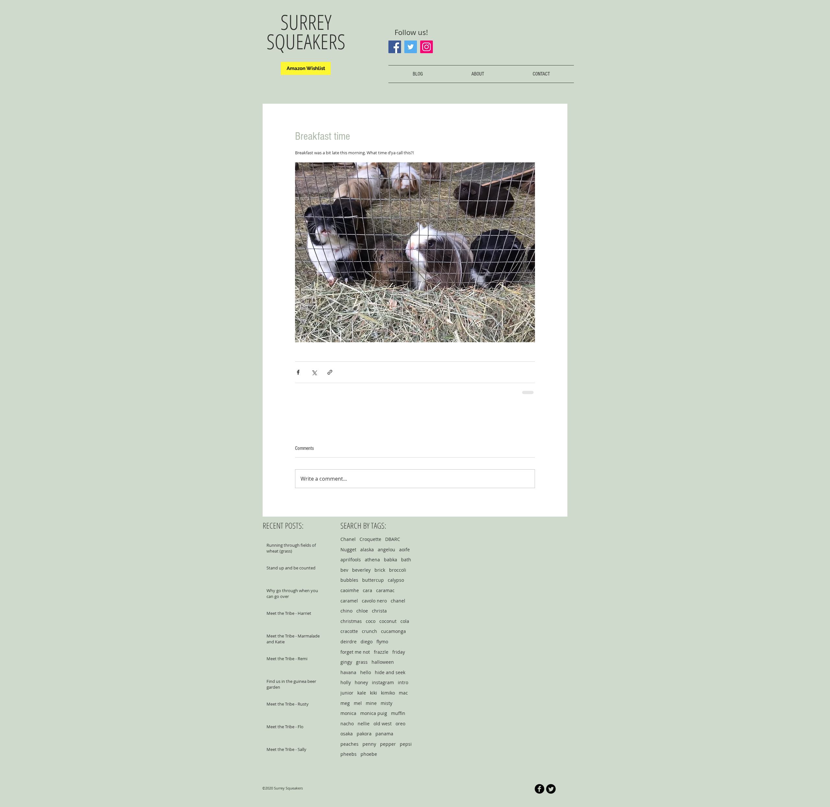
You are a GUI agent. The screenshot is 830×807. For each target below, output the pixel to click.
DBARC (392, 539)
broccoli (397, 570)
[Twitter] (410, 47)
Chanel (348, 539)
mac (403, 693)
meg (345, 703)
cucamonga (393, 631)
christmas (351, 621)
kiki (373, 693)
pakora (364, 734)
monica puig (373, 713)
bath (406, 559)
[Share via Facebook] (298, 372)
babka (390, 559)
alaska (367, 549)
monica (348, 713)
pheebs (348, 754)
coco (370, 621)
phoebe (369, 754)
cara (367, 590)
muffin (398, 713)
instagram (383, 682)
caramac (385, 590)
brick (379, 570)
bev (344, 570)
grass (362, 662)
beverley (361, 570)
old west (383, 723)
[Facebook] (394, 47)
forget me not (355, 652)
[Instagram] (426, 47)
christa (379, 611)
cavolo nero (374, 601)
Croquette (370, 539)
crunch (369, 631)
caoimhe (349, 590)
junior (346, 693)
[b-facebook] (539, 789)
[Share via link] (330, 372)
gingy (346, 662)
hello (365, 672)
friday (398, 652)
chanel (398, 601)
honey (361, 682)
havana (348, 672)
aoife (404, 549)
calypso (396, 580)
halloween (383, 662)
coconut (388, 621)
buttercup (373, 580)
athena (372, 559)
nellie (364, 723)
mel (358, 703)
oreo (400, 723)
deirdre (348, 641)
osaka (346, 734)
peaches (349, 744)
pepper (388, 744)
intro (403, 682)
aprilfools (350, 559)
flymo (382, 641)
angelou (386, 549)
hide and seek (390, 672)
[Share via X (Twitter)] (314, 372)
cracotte (349, 631)
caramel (349, 601)
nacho (347, 723)
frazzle (381, 652)
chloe (362, 611)
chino (346, 611)
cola (404, 621)
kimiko (388, 693)
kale (361, 693)
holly (345, 682)
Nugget (348, 549)
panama (384, 734)
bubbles (349, 580)
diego (367, 641)
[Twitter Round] (551, 789)
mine (371, 703)
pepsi (406, 744)
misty (386, 703)
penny (369, 744)
